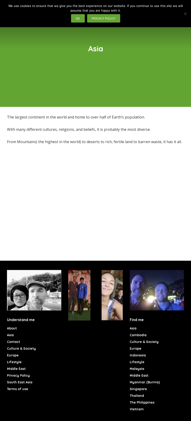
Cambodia (138, 335)
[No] (185, 13)
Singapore (138, 389)
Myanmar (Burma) (145, 382)
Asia (10, 335)
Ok (78, 18)
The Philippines (142, 402)
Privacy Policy (18, 375)
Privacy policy (104, 18)
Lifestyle (14, 362)
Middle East (16, 369)
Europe (13, 355)
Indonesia (138, 355)
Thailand (137, 396)
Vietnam (137, 409)
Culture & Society (21, 348)
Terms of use (17, 389)
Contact (13, 342)
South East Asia (19, 382)
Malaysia (137, 369)
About (12, 328)
